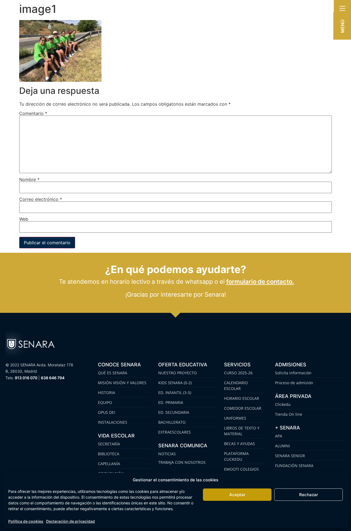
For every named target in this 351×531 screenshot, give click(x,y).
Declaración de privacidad (70, 521)
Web (23, 219)
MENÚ (342, 26)
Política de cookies (25, 521)
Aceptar (237, 494)
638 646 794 (52, 377)
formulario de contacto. (260, 281)
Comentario (33, 113)
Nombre (29, 179)
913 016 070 (26, 377)
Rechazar (308, 494)
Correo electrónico (40, 199)
